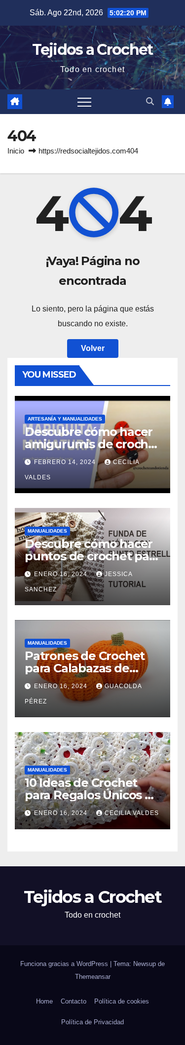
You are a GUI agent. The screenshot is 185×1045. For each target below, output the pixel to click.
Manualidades (47, 531)
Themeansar (93, 976)
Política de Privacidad (92, 1022)
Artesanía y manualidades (65, 419)
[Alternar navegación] (84, 101)
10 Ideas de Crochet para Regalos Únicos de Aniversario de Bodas (92, 794)
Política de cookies (121, 1001)
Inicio (15, 151)
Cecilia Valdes (132, 813)
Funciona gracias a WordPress (65, 964)
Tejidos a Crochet (92, 49)
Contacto (73, 1001)
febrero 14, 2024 (66, 462)
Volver (93, 348)
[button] (150, 101)
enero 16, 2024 (61, 574)
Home (44, 1001)
